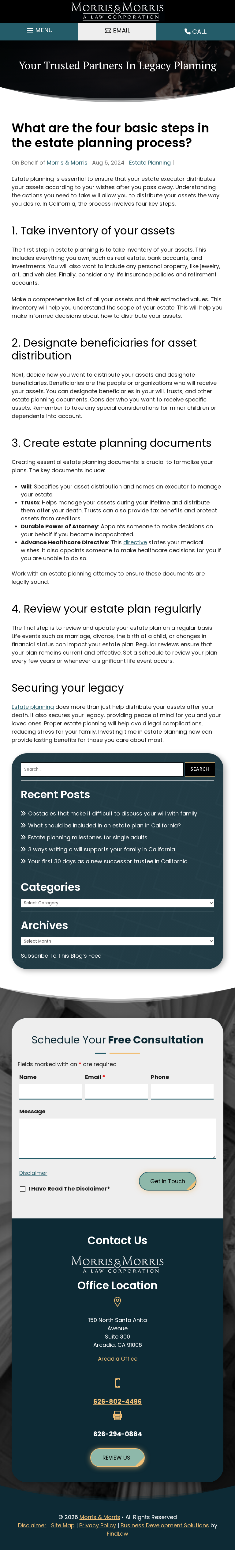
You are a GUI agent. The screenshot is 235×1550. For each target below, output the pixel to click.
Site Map (63, 1525)
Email (95, 1077)
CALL (199, 31)
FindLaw (117, 1533)
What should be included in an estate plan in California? (104, 825)
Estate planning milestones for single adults (87, 837)
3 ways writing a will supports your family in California (101, 849)
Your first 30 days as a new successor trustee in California (108, 861)
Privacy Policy (97, 1525)
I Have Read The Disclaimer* (69, 1188)
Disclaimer (33, 1173)
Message (32, 1111)
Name (28, 1077)
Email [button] (121, 30)
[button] (39, 30)
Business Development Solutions (165, 1525)
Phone (160, 1077)
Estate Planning (150, 162)
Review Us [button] (116, 1457)
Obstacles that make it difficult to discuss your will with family (112, 813)
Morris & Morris (67, 162)
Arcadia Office (117, 1358)
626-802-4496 (117, 1401)
